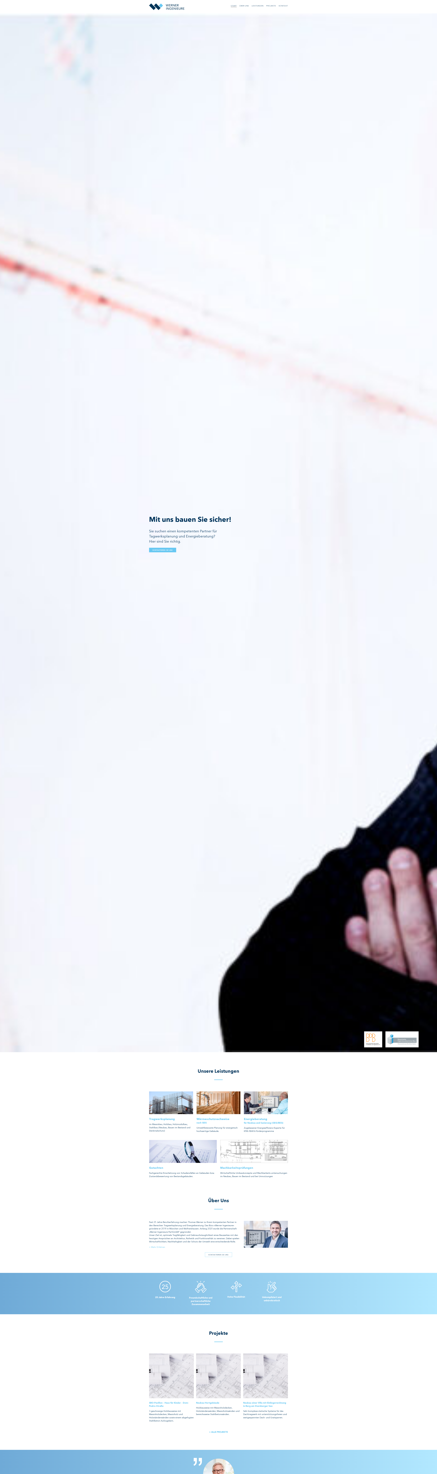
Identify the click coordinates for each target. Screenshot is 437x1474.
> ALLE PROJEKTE (218, 1432)
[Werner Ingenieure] (166, 6)
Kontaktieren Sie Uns (163, 550)
